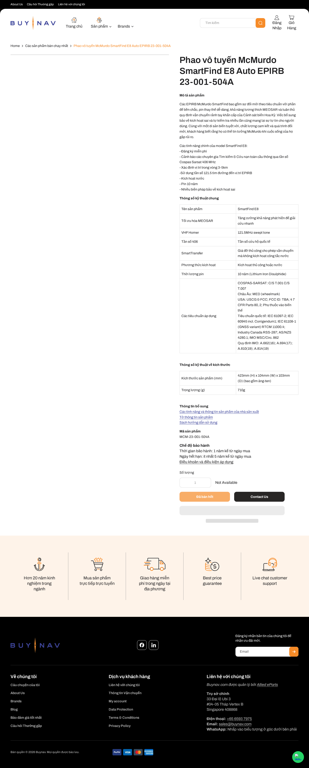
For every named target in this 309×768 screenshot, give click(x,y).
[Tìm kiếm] (260, 23)
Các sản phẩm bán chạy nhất (46, 46)
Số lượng (187, 472)
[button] (232, 511)
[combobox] (232, 23)
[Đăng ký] (293, 652)
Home (15, 46)
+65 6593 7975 (239, 719)
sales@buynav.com (235, 724)
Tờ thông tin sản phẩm (196, 417)
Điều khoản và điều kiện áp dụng (206, 462)
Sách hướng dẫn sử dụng (198, 422)
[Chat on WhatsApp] (298, 757)
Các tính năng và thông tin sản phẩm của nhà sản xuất (219, 411)
